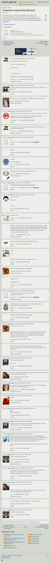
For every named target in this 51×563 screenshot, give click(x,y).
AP (11, 164)
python (6, 12)
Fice (11, 376)
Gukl (11, 461)
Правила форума (9, 555)
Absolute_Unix (13, 91)
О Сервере (3, 555)
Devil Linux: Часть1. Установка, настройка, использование (9, 43)
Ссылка (4, 37)
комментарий (11, 85)
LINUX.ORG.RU (9, 2)
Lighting (12, 218)
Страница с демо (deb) (9, 24)
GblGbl (12, 308)
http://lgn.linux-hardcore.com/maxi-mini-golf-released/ (22, 185)
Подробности (8, 27)
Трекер (30, 4)
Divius (11, 317)
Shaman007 (17, 33)
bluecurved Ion (35, 534)
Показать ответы (14, 81)
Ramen (12, 244)
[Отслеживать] (45, 19)
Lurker (11, 400)
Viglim (11, 208)
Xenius (12, 351)
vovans (12, 366)
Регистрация (41, 2)
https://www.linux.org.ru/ (6, 557)
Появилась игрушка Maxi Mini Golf (19, 10)
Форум (20, 4)
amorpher (12, 30)
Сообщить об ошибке (5, 556)
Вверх (48, 555)
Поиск (34, 4)
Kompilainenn (13, 389)
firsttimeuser (13, 120)
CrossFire (12, 79)
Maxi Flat (10, 545)
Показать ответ (14, 133)
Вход (47, 2)
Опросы (25, 4)
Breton (11, 101)
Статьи (31, 2)
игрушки (34, 538)
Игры (9, 7)
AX (11, 173)
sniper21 (12, 284)
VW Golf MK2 (10, 547)
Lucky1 (12, 234)
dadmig (12, 448)
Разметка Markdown (18, 555)
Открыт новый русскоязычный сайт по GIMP (41, 43)
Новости (21, 2)
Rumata (12, 261)
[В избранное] (45, 15)
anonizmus (12, 271)
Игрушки (34, 536)
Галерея (26, 2)
